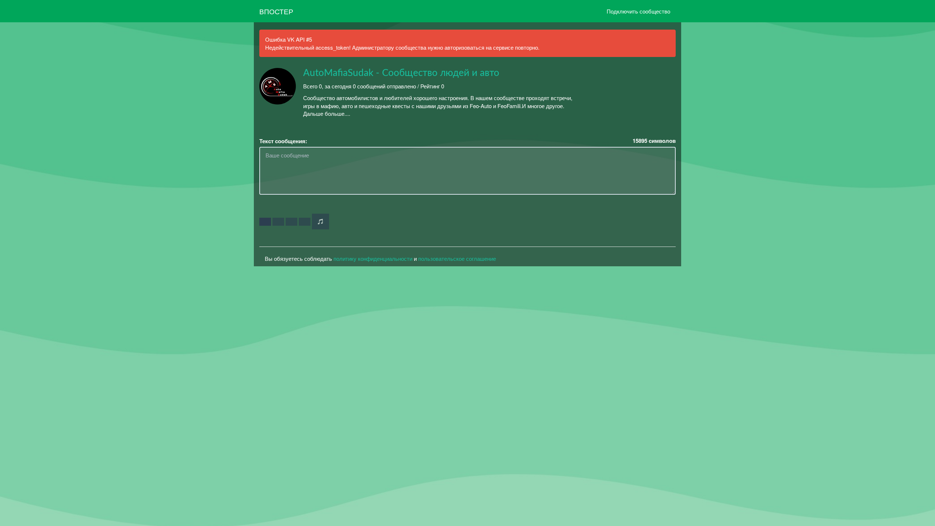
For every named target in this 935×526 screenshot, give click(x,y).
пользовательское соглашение (457, 258)
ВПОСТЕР (276, 11)
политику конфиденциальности (372, 258)
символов (654, 141)
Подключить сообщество (638, 11)
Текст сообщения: (283, 141)
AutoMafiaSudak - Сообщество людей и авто (401, 73)
